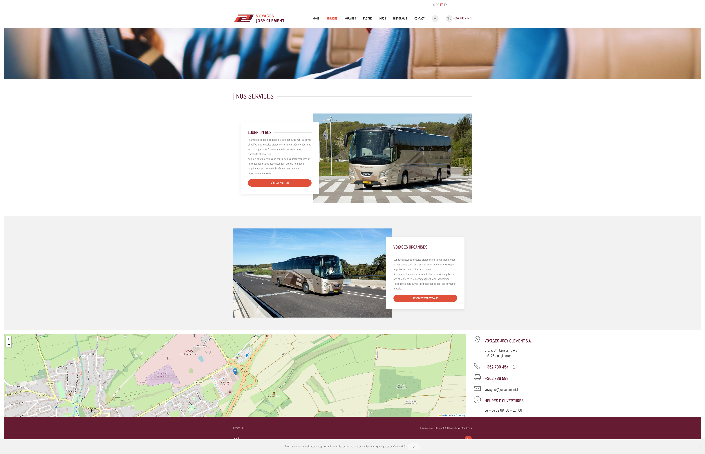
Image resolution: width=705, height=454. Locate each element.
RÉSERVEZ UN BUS (280, 183)
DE (437, 5)
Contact (419, 18)
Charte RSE (239, 428)
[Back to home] (259, 18)
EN (446, 5)
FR (441, 5)
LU (433, 5)
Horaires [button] (350, 18)
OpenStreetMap (458, 415)
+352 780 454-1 (462, 18)
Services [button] (331, 18)
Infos (382, 18)
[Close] (700, 446)
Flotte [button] (367, 18)
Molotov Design (465, 428)
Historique (400, 18)
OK (414, 446)
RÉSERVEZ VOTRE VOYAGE (425, 298)
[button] (235, 371)
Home (315, 18)
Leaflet (444, 415)
